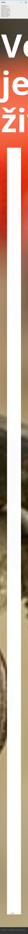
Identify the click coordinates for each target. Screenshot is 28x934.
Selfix (3, 2)
